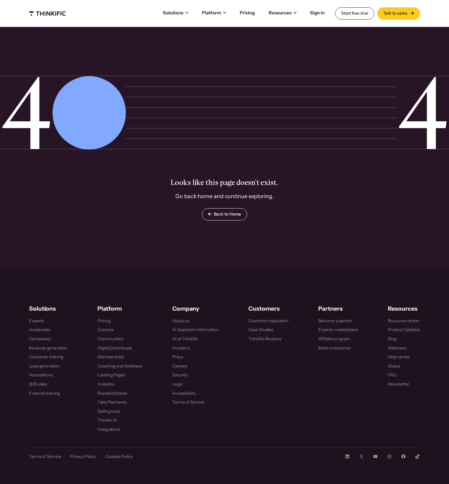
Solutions (173, 13)
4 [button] (26, 112)
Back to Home (227, 214)
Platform (211, 13)
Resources (280, 13)
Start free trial (354, 13)
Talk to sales (395, 13)
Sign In (317, 13)
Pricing (247, 13)
